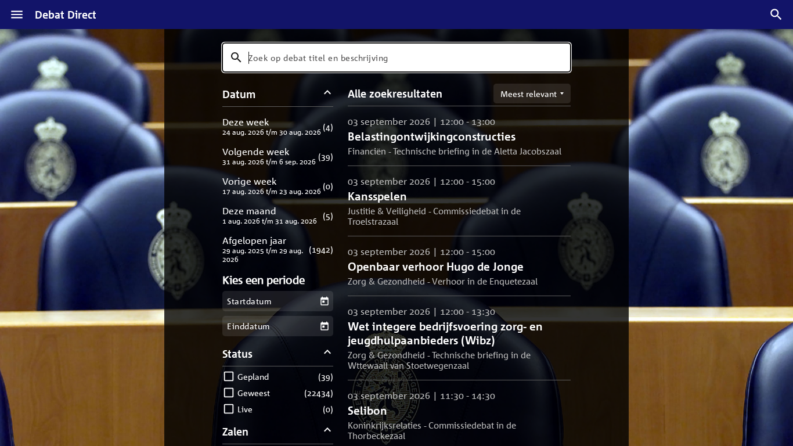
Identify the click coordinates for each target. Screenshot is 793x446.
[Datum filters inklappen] (328, 94)
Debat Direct (65, 14)
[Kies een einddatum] (324, 326)
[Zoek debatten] (776, 14)
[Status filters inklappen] (328, 353)
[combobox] (396, 57)
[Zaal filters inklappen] (328, 431)
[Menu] (17, 14)
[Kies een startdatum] (324, 301)
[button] (277, 126)
